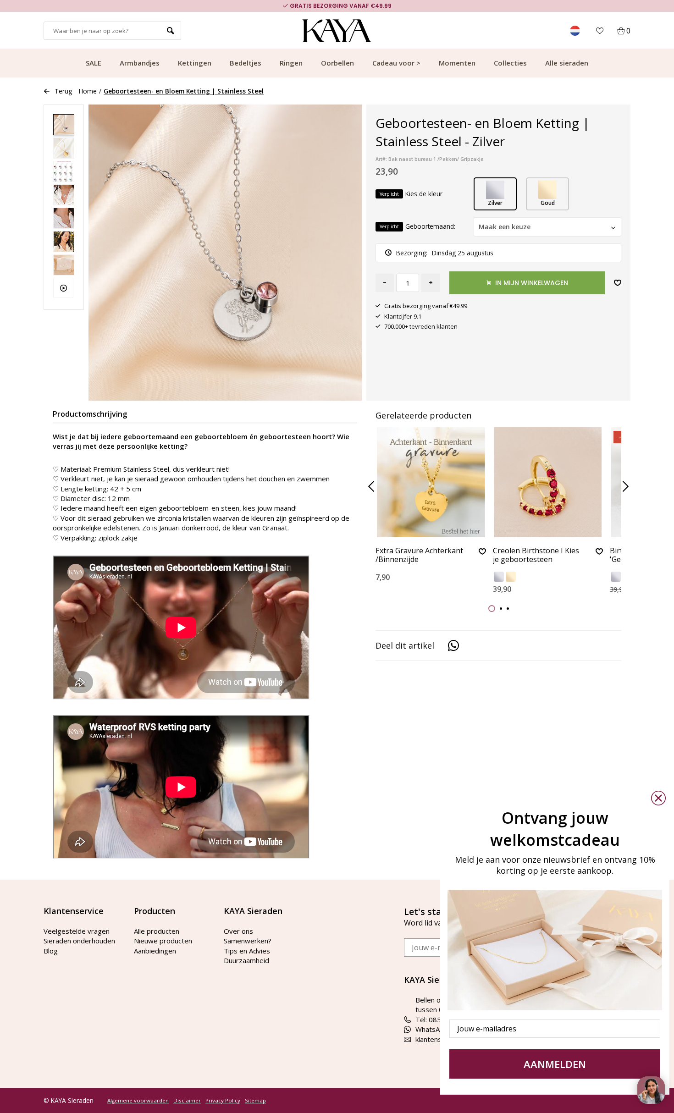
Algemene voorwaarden (138, 1100)
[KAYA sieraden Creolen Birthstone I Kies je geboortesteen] (548, 482)
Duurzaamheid (246, 960)
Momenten (457, 62)
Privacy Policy (222, 1100)
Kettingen (194, 62)
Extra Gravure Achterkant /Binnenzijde (419, 555)
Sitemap (255, 1100)
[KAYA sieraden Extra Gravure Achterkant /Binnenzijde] (431, 482)
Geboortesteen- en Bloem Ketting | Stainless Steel (184, 91)
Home (88, 91)
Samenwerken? (247, 940)
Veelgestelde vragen (77, 931)
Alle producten (156, 931)
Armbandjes (140, 62)
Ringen (291, 62)
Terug (63, 91)
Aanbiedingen (155, 950)
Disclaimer (187, 1100)
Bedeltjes (245, 62)
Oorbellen (337, 62)
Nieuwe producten (163, 940)
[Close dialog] (658, 798)
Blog (51, 950)
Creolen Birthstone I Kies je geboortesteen (536, 555)
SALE (93, 62)
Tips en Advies (247, 950)
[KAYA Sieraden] (337, 30)
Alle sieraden (566, 62)
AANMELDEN (555, 1064)
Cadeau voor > (396, 62)
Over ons (238, 931)
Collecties (510, 62)
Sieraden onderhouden (79, 940)
